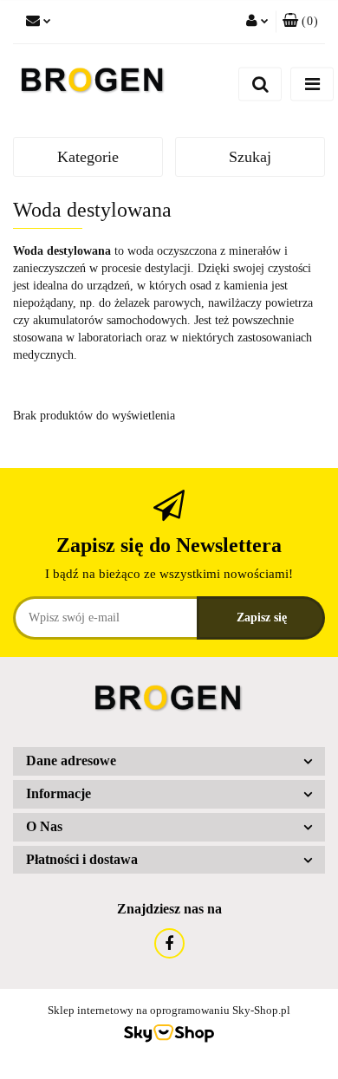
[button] (300, 21)
